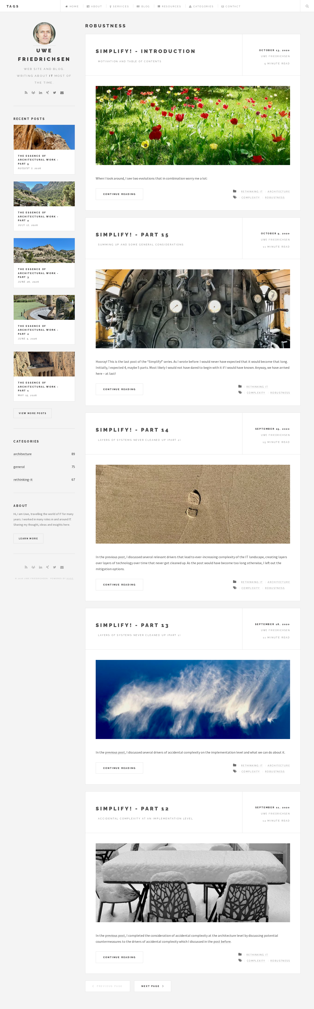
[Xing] (47, 92)
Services (121, 6)
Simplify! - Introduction (146, 51)
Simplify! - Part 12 (133, 808)
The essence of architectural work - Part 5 (38, 159)
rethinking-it (23, 479)
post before (222, 941)
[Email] (62, 92)
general (19, 467)
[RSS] (26, 92)
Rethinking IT (252, 191)
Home (74, 6)
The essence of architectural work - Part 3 (38, 273)
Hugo (70, 578)
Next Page (150, 986)
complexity (251, 197)
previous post (115, 557)
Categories (203, 6)
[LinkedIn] (40, 92)
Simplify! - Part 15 (132, 235)
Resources (171, 6)
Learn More (28, 538)
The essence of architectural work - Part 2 (38, 330)
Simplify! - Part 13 (133, 625)
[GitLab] (33, 92)
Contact (233, 6)
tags (13, 6)
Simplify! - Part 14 (133, 430)
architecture (22, 454)
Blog (145, 6)
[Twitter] (54, 92)
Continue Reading (119, 194)
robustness (275, 197)
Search (307, 6)
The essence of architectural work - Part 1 (38, 386)
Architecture (279, 191)
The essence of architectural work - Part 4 (38, 216)
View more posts (32, 413)
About (96, 6)
